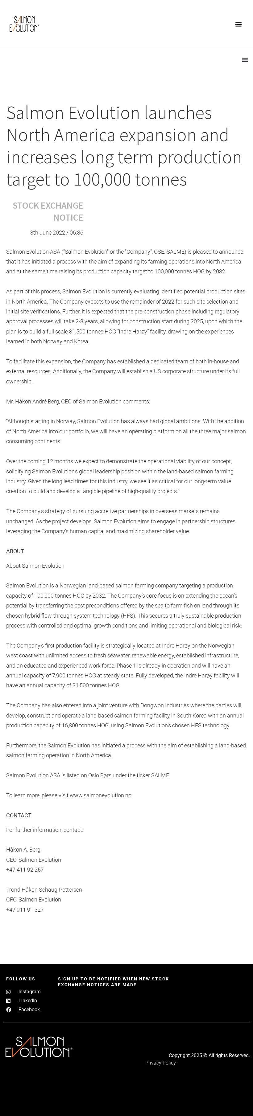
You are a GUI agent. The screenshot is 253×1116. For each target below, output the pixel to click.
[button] (239, 24)
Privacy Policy (160, 1063)
